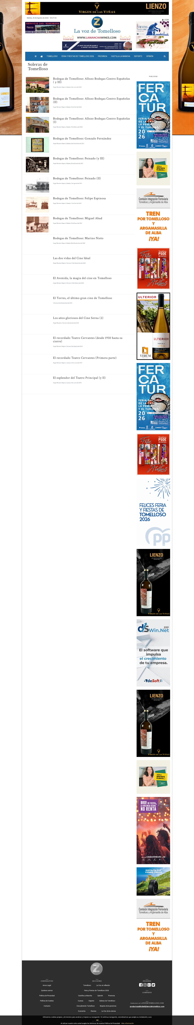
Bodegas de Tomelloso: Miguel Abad (77, 218)
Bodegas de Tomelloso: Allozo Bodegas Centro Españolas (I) (91, 120)
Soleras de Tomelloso (107, 1001)
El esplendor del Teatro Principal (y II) (79, 378)
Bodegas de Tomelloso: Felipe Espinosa (79, 198)
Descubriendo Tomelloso (86, 1006)
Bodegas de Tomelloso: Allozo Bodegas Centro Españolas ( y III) (91, 80)
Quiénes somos (47, 990)
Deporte (138, 56)
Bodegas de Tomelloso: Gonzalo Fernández (82, 138)
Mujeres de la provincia (108, 1006)
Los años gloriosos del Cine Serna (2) (78, 318)
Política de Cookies (47, 1001)
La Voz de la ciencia (108, 1011)
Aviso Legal (47, 985)
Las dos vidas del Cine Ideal (71, 258)
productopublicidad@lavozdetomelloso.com (147, 1006)
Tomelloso (52, 56)
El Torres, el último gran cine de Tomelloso (82, 298)
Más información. (127, 1023)
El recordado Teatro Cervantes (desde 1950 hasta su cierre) (87, 339)
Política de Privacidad (47, 996)
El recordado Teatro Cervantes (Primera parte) (85, 358)
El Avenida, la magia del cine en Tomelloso (82, 278)
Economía (81, 1011)
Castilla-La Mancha (120, 56)
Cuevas (80, 1001)
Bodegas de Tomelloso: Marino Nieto (78, 238)
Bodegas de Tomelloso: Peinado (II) (77, 178)
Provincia (102, 56)
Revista (93, 1011)
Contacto (47, 1006)
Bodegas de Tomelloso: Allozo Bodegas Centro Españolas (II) (91, 100)
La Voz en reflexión (103, 985)
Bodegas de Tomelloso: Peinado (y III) (78, 158)
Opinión (149, 56)
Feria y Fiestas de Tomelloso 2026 (77, 56)
